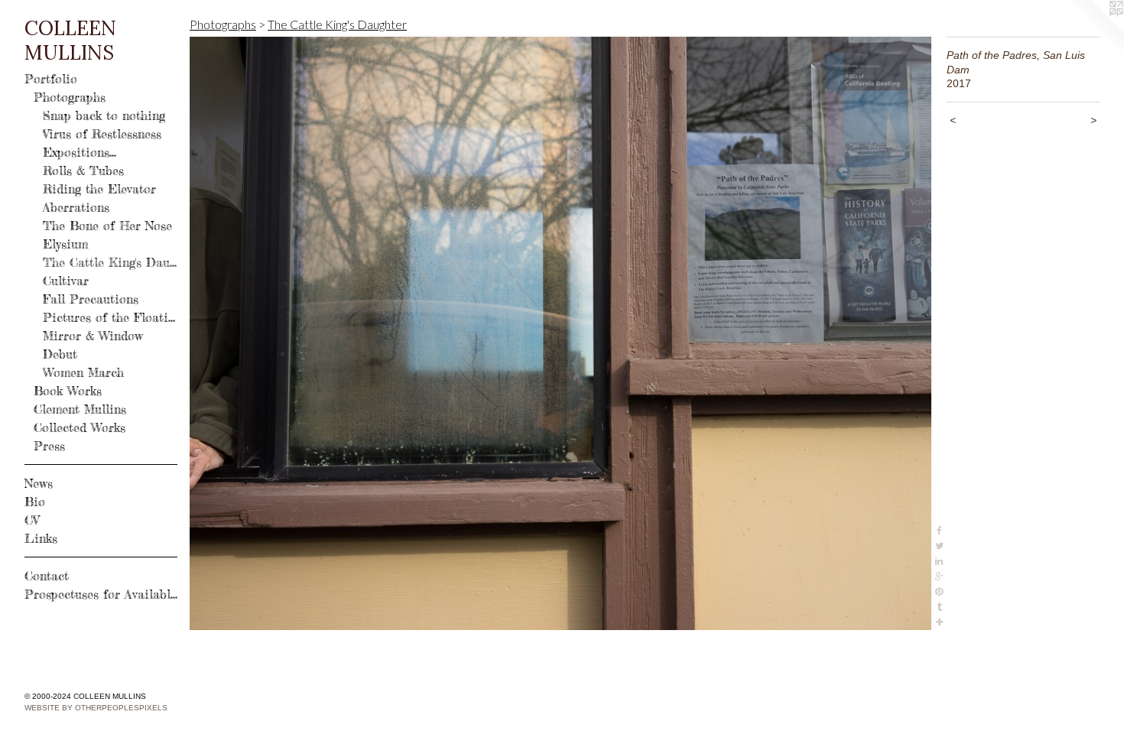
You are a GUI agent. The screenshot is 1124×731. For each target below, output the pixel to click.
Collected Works (79, 427)
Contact (46, 575)
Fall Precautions (90, 299)
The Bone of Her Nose (107, 225)
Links (40, 538)
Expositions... (79, 152)
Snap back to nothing (104, 115)
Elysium (65, 244)
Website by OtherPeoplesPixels (95, 707)
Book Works (68, 390)
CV (31, 520)
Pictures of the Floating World (110, 317)
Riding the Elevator (99, 189)
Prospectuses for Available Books (100, 594)
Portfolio (50, 78)
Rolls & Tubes (83, 170)
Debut (60, 354)
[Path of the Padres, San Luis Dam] (560, 333)
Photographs (70, 97)
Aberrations (76, 207)
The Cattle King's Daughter (110, 262)
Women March (83, 372)
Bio (34, 501)
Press (49, 445)
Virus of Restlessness (102, 133)
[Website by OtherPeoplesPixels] (1093, 30)
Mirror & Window (93, 335)
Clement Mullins (80, 409)
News (38, 483)
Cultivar (66, 280)
